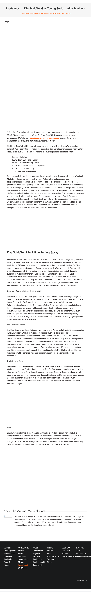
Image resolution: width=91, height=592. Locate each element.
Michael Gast (36, 511)
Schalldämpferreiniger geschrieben (44, 138)
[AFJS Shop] (45, 451)
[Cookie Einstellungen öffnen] (5, 589)
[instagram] (84, 566)
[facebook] (77, 566)
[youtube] (77, 570)
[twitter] (81, 566)
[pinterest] (81, 570)
